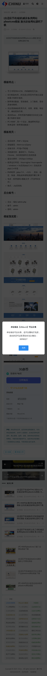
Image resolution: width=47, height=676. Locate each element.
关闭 (23, 348)
